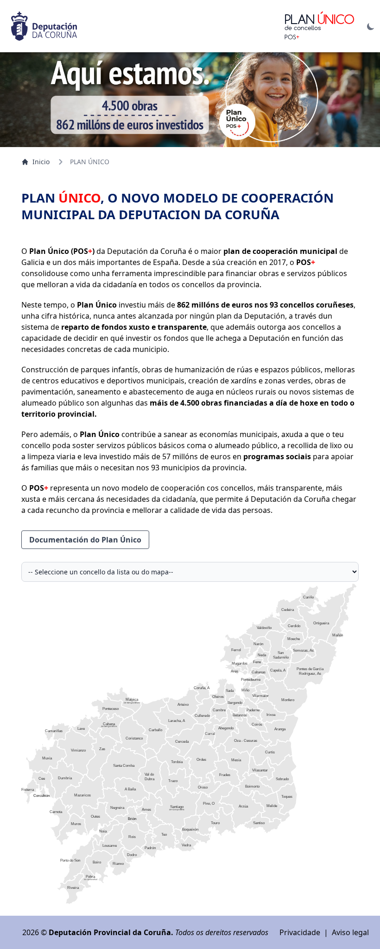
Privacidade (299, 932)
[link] (184, 701)
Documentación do (85, 540)
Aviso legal (350, 932)
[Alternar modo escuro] (370, 26)
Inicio (41, 161)
